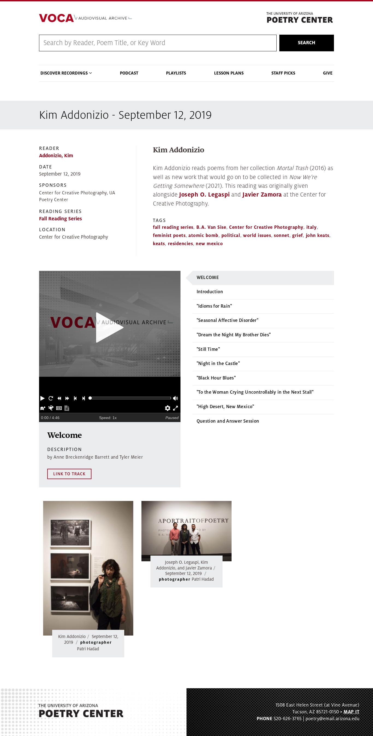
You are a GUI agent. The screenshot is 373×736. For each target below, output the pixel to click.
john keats (317, 235)
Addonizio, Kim (56, 155)
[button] (43, 398)
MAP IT (351, 712)
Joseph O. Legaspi (204, 195)
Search (306, 42)
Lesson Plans (229, 73)
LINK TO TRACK (69, 474)
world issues (257, 235)
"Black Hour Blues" (216, 378)
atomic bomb (203, 235)
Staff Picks (283, 73)
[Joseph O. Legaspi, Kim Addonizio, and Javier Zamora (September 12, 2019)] (186, 531)
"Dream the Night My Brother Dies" (234, 335)
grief (297, 235)
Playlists (176, 73)
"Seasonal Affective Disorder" (227, 320)
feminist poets (169, 235)
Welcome (208, 277)
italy (311, 227)
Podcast (129, 73)
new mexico (209, 243)
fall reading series (173, 227)
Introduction (210, 291)
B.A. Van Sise (211, 227)
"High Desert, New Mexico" (225, 406)
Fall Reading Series (60, 218)
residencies (180, 243)
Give (328, 73)
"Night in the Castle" (218, 363)
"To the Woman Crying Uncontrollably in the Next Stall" (255, 392)
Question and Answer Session (228, 421)
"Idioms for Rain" (214, 306)
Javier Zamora (262, 195)
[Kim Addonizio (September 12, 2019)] (88, 568)
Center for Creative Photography (266, 227)
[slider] (90, 398)
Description (64, 449)
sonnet (281, 235)
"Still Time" (208, 349)
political (230, 235)
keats (159, 243)
